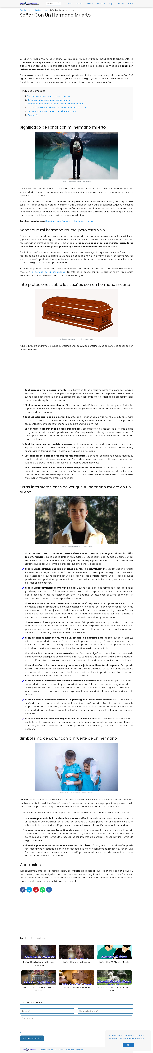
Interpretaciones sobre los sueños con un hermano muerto (55, 103)
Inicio (69, 3)
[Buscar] (58, 3)
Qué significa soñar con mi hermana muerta (69, 221)
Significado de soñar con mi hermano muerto (48, 96)
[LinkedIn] (49, 890)
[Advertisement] (76, 36)
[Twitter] (29, 890)
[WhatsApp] (42, 890)
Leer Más (140, 1038)
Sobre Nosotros (46, 1050)
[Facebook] (23, 890)
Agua (111, 3)
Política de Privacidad (64, 1050)
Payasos (101, 3)
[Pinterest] (36, 890)
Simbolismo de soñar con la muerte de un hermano (52, 111)
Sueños (79, 3)
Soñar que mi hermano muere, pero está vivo (49, 100)
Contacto (80, 1050)
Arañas (90, 3)
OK (128, 1045)
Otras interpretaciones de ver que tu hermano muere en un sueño (58, 107)
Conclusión (33, 115)
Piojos (121, 3)
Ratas (130, 3)
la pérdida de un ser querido (48, 271)
